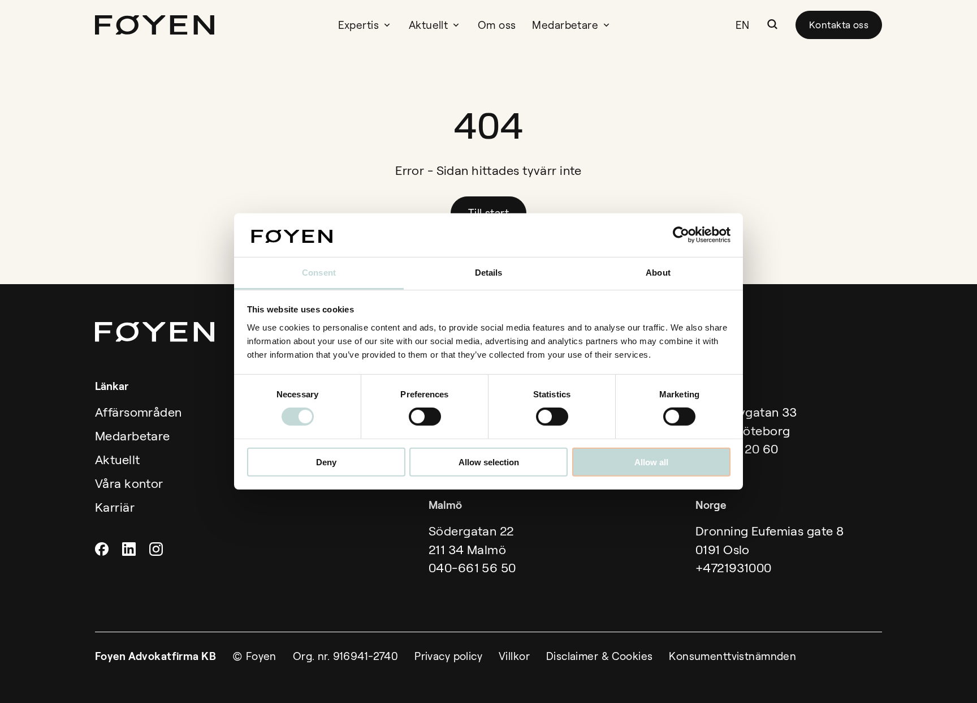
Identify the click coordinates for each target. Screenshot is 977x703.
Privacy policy (448, 656)
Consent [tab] (319, 272)
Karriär (115, 507)
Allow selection (489, 461)
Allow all (651, 461)
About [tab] (658, 272)
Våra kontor (129, 483)
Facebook (103, 549)
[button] (772, 24)
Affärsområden (138, 412)
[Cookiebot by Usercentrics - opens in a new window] (681, 234)
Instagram (157, 549)
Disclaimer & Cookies (599, 656)
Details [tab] (489, 272)
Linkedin (130, 549)
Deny (326, 461)
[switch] (425, 417)
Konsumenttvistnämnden (732, 656)
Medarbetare (565, 25)
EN (743, 25)
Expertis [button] (358, 25)
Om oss (497, 25)
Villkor (514, 656)
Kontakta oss (838, 25)
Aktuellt (428, 25)
